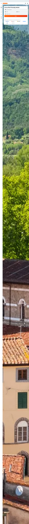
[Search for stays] (1, 7)
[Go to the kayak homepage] (5, 3)
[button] (1, 3)
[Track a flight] (1, 12)
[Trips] (1, 15)
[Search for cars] (1, 9)
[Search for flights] (1, 5)
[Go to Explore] (1, 11)
